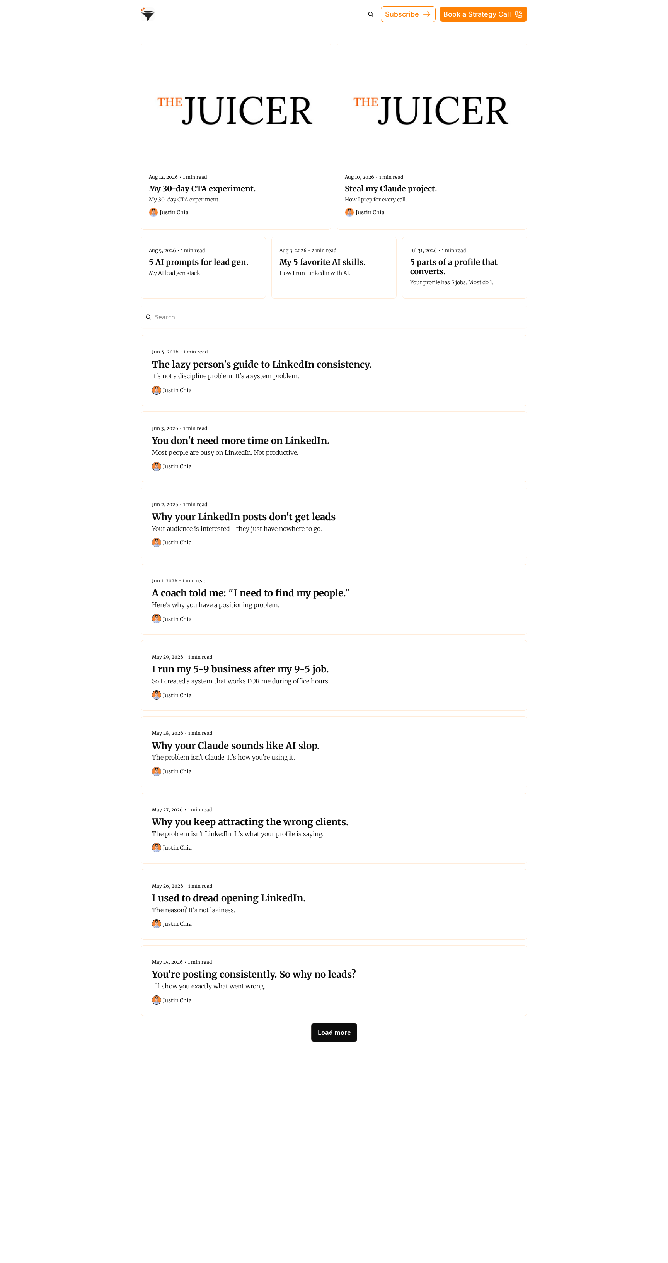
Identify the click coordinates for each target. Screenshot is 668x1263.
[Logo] (148, 14)
